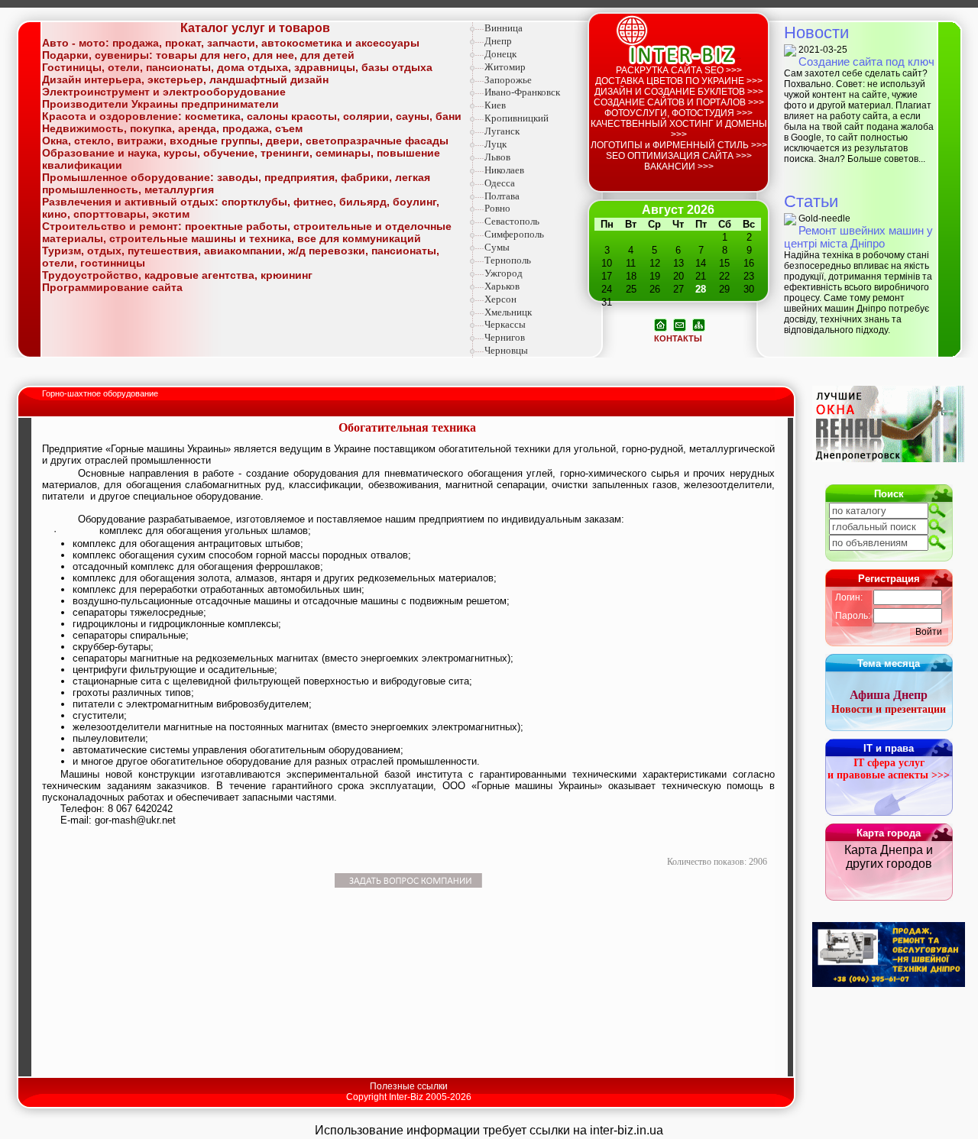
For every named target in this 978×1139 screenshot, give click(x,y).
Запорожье (508, 80)
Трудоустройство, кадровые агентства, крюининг (177, 275)
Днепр (498, 41)
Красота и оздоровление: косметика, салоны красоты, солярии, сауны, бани (251, 116)
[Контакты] (679, 324)
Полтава (502, 196)
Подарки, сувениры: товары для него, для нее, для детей (198, 55)
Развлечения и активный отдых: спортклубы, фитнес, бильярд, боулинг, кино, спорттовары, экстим (240, 208)
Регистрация (889, 578)
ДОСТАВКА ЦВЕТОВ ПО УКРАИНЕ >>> (679, 81)
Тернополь (507, 260)
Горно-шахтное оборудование (101, 393)
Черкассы (505, 324)
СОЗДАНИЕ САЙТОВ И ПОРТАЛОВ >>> (679, 102)
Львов (497, 157)
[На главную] (660, 324)
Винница (503, 28)
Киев (495, 105)
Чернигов (504, 337)
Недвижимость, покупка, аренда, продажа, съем (172, 128)
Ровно (497, 208)
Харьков (502, 286)
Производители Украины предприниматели (160, 104)
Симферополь (514, 234)
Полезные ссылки (409, 1086)
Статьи (811, 201)
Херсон (500, 299)
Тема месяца (888, 663)
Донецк (500, 54)
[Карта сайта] (698, 324)
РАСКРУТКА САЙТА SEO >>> (679, 70)
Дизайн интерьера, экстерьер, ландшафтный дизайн (185, 79)
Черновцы (506, 350)
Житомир (505, 67)
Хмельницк (508, 312)
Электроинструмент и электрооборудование (164, 92)
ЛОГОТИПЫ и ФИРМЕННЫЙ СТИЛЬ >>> (679, 145)
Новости (816, 32)
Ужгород (503, 273)
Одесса (499, 183)
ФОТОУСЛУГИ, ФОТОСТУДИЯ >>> (678, 113)
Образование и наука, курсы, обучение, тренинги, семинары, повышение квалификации (241, 159)
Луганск (502, 131)
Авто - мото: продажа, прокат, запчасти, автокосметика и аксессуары (230, 43)
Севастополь (511, 221)
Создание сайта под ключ (866, 61)
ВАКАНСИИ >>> (679, 166)
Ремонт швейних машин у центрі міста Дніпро (858, 237)
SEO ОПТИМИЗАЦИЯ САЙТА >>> (679, 155)
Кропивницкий (516, 118)
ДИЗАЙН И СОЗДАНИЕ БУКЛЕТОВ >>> (678, 91)
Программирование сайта (112, 287)
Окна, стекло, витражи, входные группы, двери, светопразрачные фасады (245, 140)
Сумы (497, 247)
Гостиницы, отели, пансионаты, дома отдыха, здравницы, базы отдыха (237, 67)
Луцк (495, 144)
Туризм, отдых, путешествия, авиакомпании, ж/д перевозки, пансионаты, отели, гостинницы (240, 256)
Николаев (504, 170)
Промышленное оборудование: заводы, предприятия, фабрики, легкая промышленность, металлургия (236, 183)
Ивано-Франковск (522, 92)
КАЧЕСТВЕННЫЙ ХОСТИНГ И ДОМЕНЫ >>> (679, 129)
